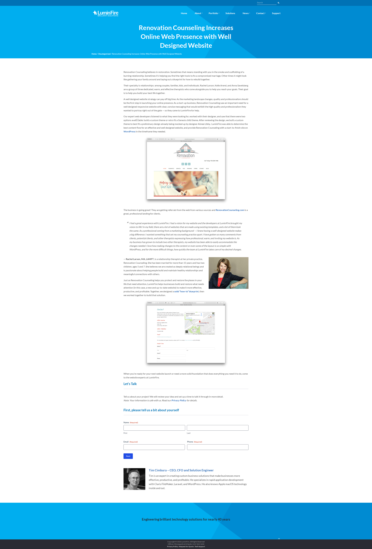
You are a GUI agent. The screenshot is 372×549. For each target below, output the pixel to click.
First (125, 433)
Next (128, 456)
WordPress (129, 131)
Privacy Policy (178, 400)
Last (189, 433)
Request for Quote (186, 546)
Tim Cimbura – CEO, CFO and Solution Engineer (181, 470)
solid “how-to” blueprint (186, 291)
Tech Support (200, 546)
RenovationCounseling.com (230, 210)
